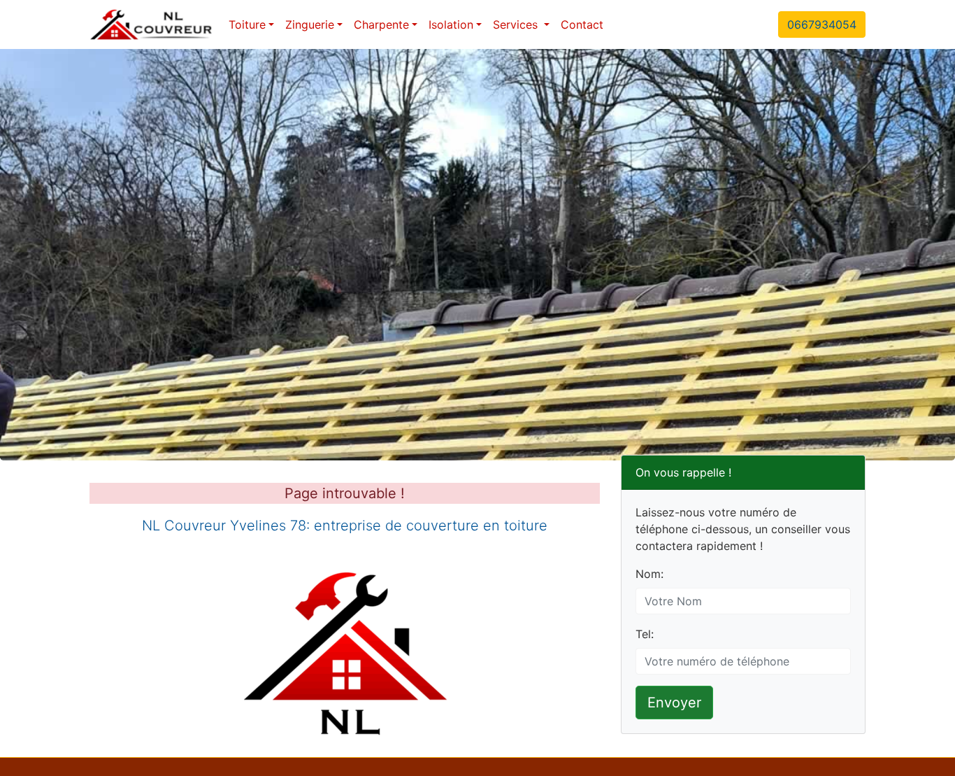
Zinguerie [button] (309, 24)
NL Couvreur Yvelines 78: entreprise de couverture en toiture (344, 525)
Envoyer (674, 702)
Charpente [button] (381, 24)
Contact (582, 24)
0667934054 (821, 24)
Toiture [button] (247, 24)
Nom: (649, 574)
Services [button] (517, 24)
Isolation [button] (451, 24)
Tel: (645, 634)
